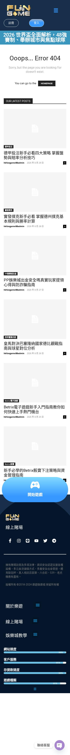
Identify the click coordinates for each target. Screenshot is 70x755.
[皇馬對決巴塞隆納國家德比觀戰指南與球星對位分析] (35, 319)
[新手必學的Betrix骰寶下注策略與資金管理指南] (35, 446)
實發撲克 (8, 210)
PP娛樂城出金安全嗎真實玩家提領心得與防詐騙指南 (34, 282)
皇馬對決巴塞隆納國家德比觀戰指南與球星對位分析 (33, 346)
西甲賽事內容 (10, 337)
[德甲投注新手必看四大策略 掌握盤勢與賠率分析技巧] (35, 128)
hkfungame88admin (14, 162)
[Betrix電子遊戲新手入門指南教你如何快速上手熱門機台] (35, 382)
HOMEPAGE (47, 83)
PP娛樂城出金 (10, 273)
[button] (56, 10)
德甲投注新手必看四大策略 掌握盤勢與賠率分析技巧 (33, 155)
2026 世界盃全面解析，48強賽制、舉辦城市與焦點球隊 (35, 37)
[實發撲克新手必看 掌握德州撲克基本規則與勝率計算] (35, 192)
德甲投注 (8, 146)
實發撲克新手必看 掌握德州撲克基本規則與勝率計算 (33, 218)
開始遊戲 (35, 494)
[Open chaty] (60, 745)
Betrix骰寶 (9, 464)
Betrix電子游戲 (11, 400)
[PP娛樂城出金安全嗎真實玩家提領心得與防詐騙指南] (35, 255)
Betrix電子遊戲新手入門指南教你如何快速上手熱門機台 (34, 409)
